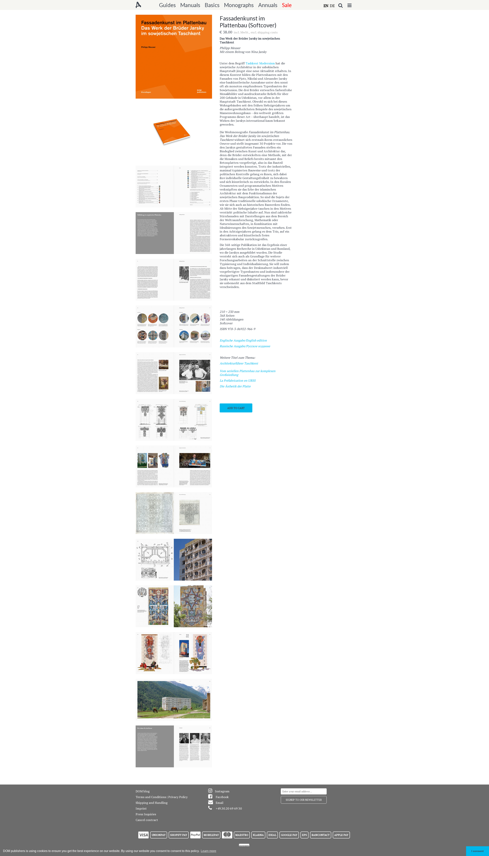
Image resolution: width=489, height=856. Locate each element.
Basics (212, 5)
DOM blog (143, 791)
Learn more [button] (208, 851)
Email (219, 803)
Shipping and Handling (152, 803)
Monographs (239, 5)
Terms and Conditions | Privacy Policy (162, 797)
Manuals (190, 5)
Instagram (222, 791)
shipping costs (267, 32)
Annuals (267, 5)
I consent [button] (477, 851)
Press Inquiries (146, 814)
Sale (287, 5)
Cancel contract (147, 820)
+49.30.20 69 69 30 (229, 808)
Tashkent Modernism (260, 63)
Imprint (141, 808)
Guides (167, 5)
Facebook (222, 797)
